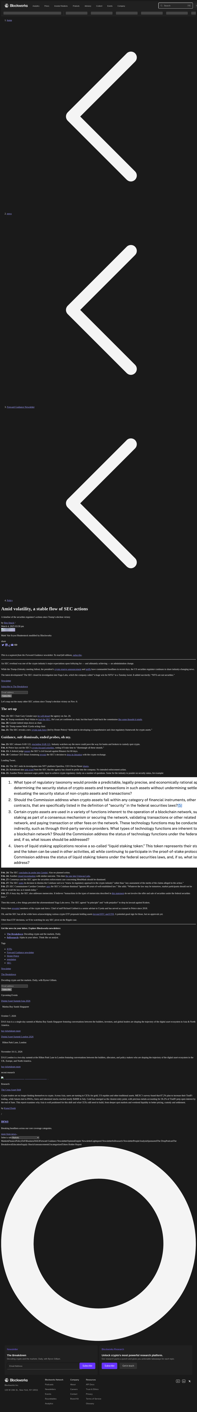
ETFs (9, 949)
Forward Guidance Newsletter (20, 407)
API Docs (90, 1384)
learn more (16, 1031)
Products (76, 6)
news (9, 213)
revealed (15, 908)
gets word (29, 769)
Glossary (90, 1403)
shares (86, 766)
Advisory (88, 6)
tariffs (88, 669)
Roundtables (51, 1399)
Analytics (36, 6)
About (73, 1384)
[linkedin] (184, 1381)
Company (121, 6)
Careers (74, 1389)
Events (109, 6)
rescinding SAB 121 (41, 744)
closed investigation (27, 876)
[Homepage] (16, 5)
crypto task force (39, 730)
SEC (9, 963)
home (9, 20)
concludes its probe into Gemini (33, 872)
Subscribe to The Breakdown (14, 686)
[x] (189, 1381)
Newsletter (6, 681)
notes (21, 883)
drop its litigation (74, 754)
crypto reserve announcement (68, 669)
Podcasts (49, 1384)
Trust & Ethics (92, 1389)
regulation (11, 959)
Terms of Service (93, 1399)
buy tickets (6, 1031)
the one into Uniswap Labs (77, 876)
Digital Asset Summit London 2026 (17, 1036)
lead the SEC (44, 719)
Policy (10, 600)
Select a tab (6, 1137)
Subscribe (87, 1366)
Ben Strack (9, 623)
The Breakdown (8, 974)
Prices (46, 6)
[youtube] (178, 1381)
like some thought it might (130, 719)
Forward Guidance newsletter (20, 952)
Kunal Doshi (10, 1108)
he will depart (44, 716)
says (48, 886)
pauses (27, 751)
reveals (43, 754)
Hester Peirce (13, 956)
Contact (73, 1394)
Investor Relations (61, 6)
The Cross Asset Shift (11, 1090)
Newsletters (50, 1389)
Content (99, 6)
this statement (118, 893)
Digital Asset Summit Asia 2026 (15, 1001)
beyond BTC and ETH (103, 914)
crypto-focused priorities (43, 747)
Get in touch (128, 1366)
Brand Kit (74, 1399)
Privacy (89, 1394)
